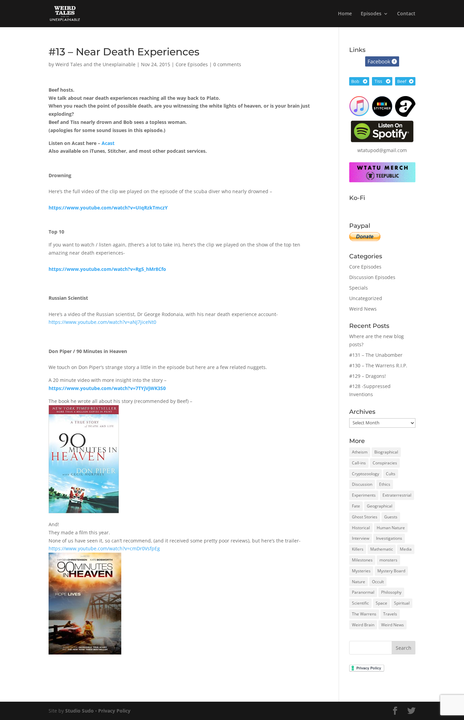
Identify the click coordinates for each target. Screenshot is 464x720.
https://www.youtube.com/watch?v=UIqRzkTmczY (108, 207)
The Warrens (364, 614)
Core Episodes (192, 64)
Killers (357, 549)
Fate (356, 506)
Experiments (364, 495)
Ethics (384, 484)
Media (406, 549)
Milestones (362, 560)
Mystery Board (391, 571)
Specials (358, 287)
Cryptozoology (365, 474)
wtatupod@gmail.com (382, 150)
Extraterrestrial (396, 495)
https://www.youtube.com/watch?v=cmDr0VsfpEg (104, 548)
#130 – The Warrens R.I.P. (378, 365)
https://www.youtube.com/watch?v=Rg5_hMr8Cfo (107, 269)
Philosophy (391, 592)
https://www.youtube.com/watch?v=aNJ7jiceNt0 (102, 322)
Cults (390, 474)
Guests (390, 517)
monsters (388, 560)
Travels (390, 614)
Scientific (360, 603)
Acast (108, 143)
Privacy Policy (114, 710)
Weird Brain (363, 625)
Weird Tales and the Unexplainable (95, 64)
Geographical (379, 506)
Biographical (386, 452)
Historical (361, 528)
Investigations (389, 538)
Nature (358, 582)
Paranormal (363, 592)
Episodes (371, 14)
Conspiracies (385, 463)
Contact (406, 14)
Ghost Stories (364, 517)
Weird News (363, 309)
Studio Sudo (79, 710)
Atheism (360, 452)
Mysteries (361, 571)
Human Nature (391, 528)
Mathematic (381, 549)
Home (345, 14)
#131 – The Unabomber (376, 355)
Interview (360, 538)
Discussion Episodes (372, 277)
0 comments (227, 64)
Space (381, 603)
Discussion (362, 484)
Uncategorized (365, 298)
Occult (378, 582)
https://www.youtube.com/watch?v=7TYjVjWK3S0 (107, 388)
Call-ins (359, 463)
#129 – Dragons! (367, 376)
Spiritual (402, 603)
